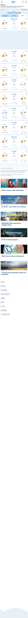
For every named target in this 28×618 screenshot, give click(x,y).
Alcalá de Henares (5, 294)
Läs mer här (19, 7)
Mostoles (3, 286)
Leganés (3, 298)
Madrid (2, 282)
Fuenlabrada (4, 290)
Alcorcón (3, 306)
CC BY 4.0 (24, 170)
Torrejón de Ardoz (5, 314)
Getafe (2, 302)
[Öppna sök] (22, 2)
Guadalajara (4, 310)
